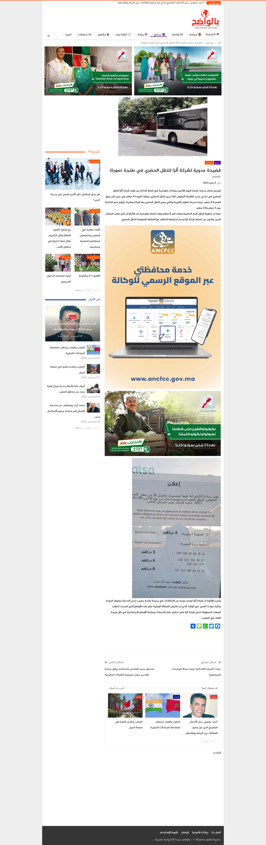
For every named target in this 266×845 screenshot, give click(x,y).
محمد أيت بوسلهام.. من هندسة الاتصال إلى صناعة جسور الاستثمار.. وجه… (73, 411)
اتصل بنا (216, 832)
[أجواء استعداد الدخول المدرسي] (58, 263)
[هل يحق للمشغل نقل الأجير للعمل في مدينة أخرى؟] (72, 174)
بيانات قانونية (200, 832)
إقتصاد (175, 35)
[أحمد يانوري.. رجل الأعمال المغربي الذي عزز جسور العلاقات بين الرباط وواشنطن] (200, 705)
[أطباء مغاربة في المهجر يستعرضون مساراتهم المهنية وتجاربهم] (87, 216)
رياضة (140, 35)
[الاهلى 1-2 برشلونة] (87, 263)
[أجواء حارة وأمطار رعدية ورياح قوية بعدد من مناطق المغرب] (93, 388)
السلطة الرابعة (93, 257)
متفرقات (83, 35)
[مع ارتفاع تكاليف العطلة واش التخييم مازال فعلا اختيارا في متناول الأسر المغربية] (58, 216)
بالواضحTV (95, 161)
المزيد (68, 35)
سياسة (193, 35)
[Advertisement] (105, 18)
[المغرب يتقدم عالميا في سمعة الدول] (125, 705)
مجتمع (157, 35)
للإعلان (185, 832)
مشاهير (102, 35)
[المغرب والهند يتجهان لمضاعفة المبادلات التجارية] (162, 705)
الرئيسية (211, 34)
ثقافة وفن (121, 35)
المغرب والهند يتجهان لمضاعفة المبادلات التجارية (176, 3)
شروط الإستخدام (169, 832)
